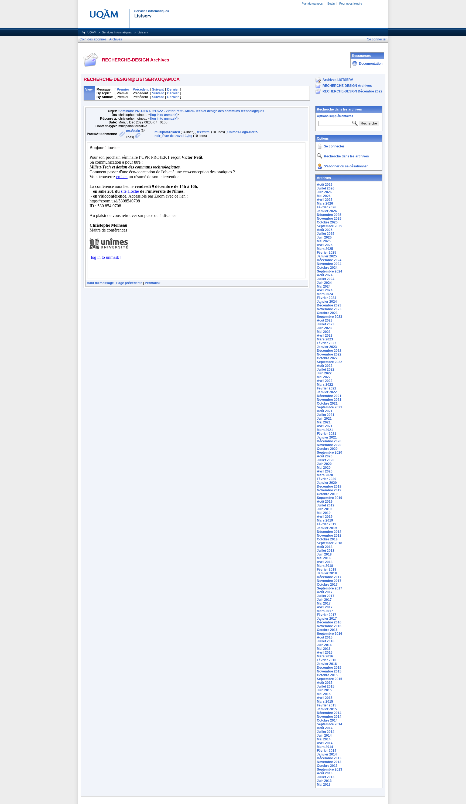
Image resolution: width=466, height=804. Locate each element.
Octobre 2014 (327, 720)
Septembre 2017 (329, 588)
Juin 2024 (324, 283)
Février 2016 (326, 660)
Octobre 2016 (327, 630)
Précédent (141, 89)
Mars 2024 (325, 294)
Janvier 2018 (327, 573)
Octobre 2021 (327, 403)
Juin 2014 (324, 735)
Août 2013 (325, 773)
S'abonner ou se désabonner (346, 166)
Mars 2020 (325, 475)
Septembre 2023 (329, 317)
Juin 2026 (324, 192)
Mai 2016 (324, 649)
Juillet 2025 (325, 234)
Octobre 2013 (327, 766)
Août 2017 (325, 592)
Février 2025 (326, 252)
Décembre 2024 (329, 260)
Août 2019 (325, 501)
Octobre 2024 (327, 268)
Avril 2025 (325, 245)
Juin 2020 (324, 464)
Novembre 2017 (329, 581)
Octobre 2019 (327, 494)
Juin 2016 (324, 645)
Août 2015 (325, 683)
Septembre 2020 (329, 452)
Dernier (173, 89)
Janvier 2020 (327, 483)
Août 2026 (325, 185)
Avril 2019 (325, 517)
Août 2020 (325, 456)
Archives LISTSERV (338, 80)
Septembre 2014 (329, 724)
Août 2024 (325, 275)
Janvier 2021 (327, 437)
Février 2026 (326, 207)
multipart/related (167, 132)
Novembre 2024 (329, 264)
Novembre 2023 (329, 309)
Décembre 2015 (329, 668)
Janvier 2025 (327, 256)
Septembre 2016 (329, 634)
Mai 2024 (324, 286)
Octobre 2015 (327, 675)
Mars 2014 (325, 747)
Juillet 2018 (325, 551)
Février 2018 (326, 569)
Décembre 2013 (329, 758)
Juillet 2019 (325, 505)
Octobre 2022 (327, 358)
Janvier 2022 (327, 392)
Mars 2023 (325, 339)
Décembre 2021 (329, 396)
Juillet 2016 (325, 641)
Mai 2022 (324, 377)
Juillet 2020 (325, 460)
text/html (203, 132)
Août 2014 (325, 728)
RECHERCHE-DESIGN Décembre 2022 (352, 91)
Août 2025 (325, 230)
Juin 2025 (324, 237)
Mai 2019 (324, 513)
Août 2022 (325, 366)
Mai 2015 (324, 694)
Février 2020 (326, 479)
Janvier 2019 (327, 528)
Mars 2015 (325, 701)
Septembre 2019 (329, 498)
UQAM (91, 32)
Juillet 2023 (325, 324)
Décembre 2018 (329, 532)
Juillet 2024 (325, 279)
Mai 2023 (324, 332)
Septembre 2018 (329, 543)
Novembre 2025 (329, 218)
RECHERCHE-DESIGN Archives (347, 86)
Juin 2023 (324, 328)
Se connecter (334, 146)
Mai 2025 (324, 241)
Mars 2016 (325, 656)
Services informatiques (117, 32)
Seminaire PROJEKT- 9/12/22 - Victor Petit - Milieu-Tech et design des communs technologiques (191, 111)
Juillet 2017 (325, 596)
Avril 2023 (325, 335)
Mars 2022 (325, 385)
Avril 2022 (325, 381)
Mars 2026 (325, 203)
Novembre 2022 (329, 354)
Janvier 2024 (327, 301)
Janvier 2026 (327, 211)
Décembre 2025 (329, 215)
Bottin (331, 3)
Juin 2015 (324, 690)
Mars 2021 (325, 430)
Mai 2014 (324, 739)
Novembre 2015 (329, 671)
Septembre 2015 (329, 679)
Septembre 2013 (329, 769)
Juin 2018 (324, 554)
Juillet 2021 (325, 415)
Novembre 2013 (329, 762)
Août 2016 (325, 637)
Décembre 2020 (329, 441)
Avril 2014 (325, 743)
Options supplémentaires (335, 116)
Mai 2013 (324, 784)
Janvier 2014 (327, 754)
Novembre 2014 (329, 717)
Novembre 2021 (329, 400)
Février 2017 (326, 615)
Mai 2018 (324, 558)
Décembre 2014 (329, 713)
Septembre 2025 (329, 226)
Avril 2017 (325, 607)
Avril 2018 (325, 562)
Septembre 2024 (329, 271)
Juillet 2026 (325, 188)
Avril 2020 (325, 471)
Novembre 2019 (329, 490)
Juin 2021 (324, 418)
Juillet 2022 (325, 369)
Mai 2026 (324, 196)
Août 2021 (325, 411)
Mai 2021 (324, 422)
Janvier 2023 (327, 347)
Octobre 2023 (327, 313)
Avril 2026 (325, 200)
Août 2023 (325, 320)
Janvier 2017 (327, 618)
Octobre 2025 (327, 222)
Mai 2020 (324, 468)
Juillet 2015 (325, 686)
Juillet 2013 (325, 777)
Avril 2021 (325, 426)
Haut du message (100, 283)
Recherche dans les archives (339, 109)
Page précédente (129, 283)
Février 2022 (326, 388)
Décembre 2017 (329, 577)
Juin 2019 (324, 509)
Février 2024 (326, 298)
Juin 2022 (324, 373)
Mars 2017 (325, 611)
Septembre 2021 (329, 407)
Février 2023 (326, 343)
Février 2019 (326, 524)
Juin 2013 (324, 781)
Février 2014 (326, 751)
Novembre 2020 (329, 445)
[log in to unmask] (163, 115)
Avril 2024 (325, 290)
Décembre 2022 (329, 351)
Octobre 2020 (327, 449)
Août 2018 (325, 547)
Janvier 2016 (327, 664)
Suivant (158, 89)
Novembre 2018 (329, 535)
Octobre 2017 (327, 584)
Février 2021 (326, 434)
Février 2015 (326, 705)
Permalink (152, 283)
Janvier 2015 (327, 709)
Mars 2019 (325, 520)
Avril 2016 (325, 652)
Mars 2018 (325, 566)
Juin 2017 (324, 600)
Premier (123, 89)
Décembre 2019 (329, 486)
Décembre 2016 (329, 622)
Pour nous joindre (350, 3)
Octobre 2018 (327, 539)
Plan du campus (312, 3)
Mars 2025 (325, 249)
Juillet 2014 (325, 732)
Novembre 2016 (329, 626)
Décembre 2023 (329, 305)
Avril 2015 (325, 698)
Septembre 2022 (329, 362)
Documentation (370, 63)
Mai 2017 (324, 603)
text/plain (133, 131)
